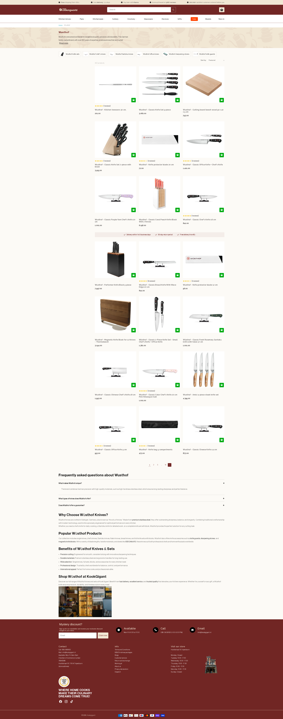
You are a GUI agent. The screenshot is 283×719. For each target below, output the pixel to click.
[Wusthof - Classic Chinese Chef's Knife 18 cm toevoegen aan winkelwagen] (133, 385)
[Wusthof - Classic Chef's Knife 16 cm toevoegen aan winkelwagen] (221, 210)
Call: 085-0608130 (65, 650)
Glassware (148, 19)
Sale (194, 19)
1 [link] (149, 465)
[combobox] (141, 9)
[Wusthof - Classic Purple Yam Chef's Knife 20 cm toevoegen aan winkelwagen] (133, 210)
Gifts (180, 19)
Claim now (103, 635)
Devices (165, 19)
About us (118, 666)
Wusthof (67, 25)
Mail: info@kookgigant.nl (67, 652)
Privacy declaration (121, 669)
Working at (118, 663)
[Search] (173, 9)
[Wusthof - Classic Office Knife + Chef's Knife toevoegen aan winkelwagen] (221, 155)
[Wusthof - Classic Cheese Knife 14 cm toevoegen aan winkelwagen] (221, 440)
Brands (208, 19)
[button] (221, 9)
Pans (82, 19)
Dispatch (118, 672)
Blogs (117, 655)
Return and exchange (122, 661)
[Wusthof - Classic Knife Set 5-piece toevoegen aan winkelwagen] (177, 100)
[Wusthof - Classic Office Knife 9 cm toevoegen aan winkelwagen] (133, 440)
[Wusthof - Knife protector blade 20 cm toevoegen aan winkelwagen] (177, 155)
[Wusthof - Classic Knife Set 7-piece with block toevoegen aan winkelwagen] (133, 155)
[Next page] (169, 465)
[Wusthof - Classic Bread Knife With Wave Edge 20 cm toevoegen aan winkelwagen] (177, 275)
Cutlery (115, 19)
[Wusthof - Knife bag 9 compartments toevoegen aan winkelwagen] (177, 440)
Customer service (121, 658)
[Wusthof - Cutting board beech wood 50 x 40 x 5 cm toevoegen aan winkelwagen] (221, 100)
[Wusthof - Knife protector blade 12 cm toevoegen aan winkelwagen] (221, 275)
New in (221, 19)
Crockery (131, 19)
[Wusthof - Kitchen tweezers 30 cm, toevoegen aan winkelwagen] (133, 100)
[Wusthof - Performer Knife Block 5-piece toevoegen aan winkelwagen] (133, 275)
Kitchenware (98, 19)
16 (165, 465)
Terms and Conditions (122, 650)
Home (60, 25)
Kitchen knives (65, 19)
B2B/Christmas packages (123, 652)
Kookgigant (91, 715)
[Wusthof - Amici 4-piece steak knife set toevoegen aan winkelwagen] (221, 385)
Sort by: (203, 60)
